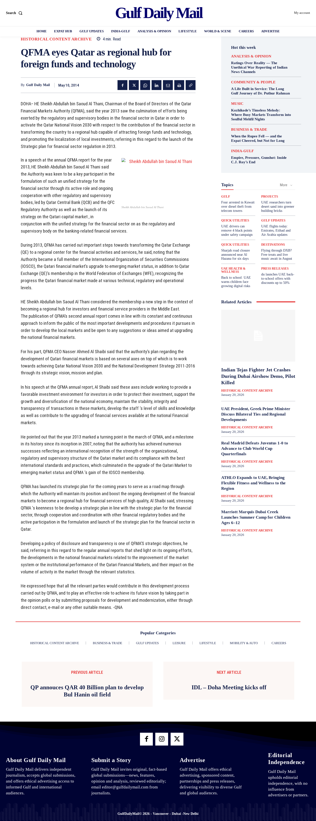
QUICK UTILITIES (235, 220)
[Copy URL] (191, 85)
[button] (15, 13)
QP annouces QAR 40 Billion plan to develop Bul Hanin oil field (87, 691)
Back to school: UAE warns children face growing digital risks (236, 282)
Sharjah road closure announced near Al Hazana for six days (235, 255)
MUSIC (237, 104)
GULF (225, 196)
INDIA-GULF (242, 151)
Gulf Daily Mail (38, 85)
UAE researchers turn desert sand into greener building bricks (277, 207)
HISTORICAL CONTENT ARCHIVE (56, 39)
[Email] (168, 85)
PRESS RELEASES (275, 268)
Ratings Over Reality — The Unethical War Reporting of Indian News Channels (259, 67)
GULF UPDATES (273, 220)
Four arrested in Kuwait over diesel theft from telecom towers (238, 207)
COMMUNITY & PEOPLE (253, 82)
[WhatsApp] (145, 85)
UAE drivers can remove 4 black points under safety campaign (237, 230)
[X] (134, 85)
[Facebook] (122, 85)
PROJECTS (269, 196)
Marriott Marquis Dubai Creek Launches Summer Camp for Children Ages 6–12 (255, 517)
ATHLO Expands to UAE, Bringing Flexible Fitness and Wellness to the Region (253, 483)
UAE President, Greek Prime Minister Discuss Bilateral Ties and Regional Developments (255, 414)
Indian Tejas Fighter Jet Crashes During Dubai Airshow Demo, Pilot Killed (258, 376)
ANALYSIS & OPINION (251, 56)
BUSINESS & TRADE (249, 129)
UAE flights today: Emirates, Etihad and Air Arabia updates (276, 230)
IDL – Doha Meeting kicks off (229, 687)
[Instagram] (161, 739)
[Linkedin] (156, 85)
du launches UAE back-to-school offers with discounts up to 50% (277, 279)
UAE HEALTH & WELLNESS (233, 270)
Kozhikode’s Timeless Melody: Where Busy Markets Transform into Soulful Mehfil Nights (261, 114)
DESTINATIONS (273, 244)
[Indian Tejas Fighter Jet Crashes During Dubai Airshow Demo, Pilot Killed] (258, 336)
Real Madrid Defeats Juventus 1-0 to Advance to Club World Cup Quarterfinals (254, 448)
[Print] (179, 85)
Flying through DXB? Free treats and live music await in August (276, 255)
